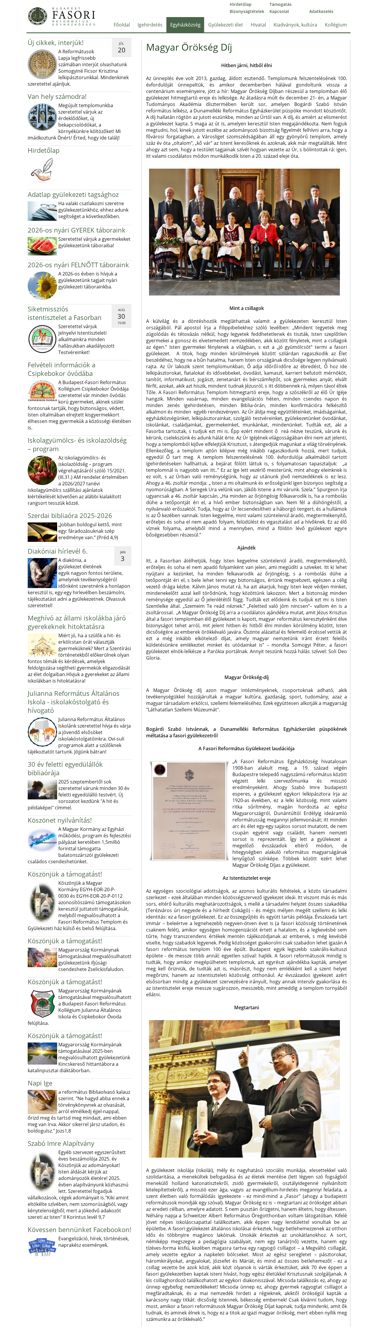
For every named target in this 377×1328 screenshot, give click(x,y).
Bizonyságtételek (247, 11)
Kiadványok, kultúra (295, 24)
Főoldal (122, 24)
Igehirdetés (150, 24)
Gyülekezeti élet (225, 24)
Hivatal (258, 24)
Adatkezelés (321, 11)
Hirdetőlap (241, 4)
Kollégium (336, 24)
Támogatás (280, 4)
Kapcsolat (279, 11)
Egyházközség (185, 24)
